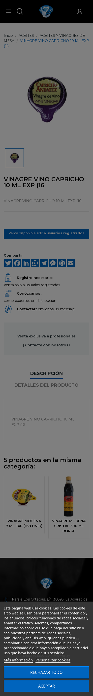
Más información (18, 659)
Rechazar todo (46, 672)
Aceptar (46, 686)
